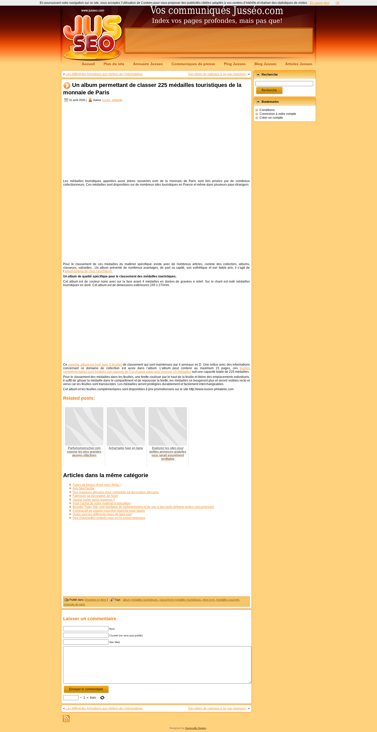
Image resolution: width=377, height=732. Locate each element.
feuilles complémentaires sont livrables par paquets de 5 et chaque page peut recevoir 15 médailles (156, 370)
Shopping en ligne (95, 599)
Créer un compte (271, 117)
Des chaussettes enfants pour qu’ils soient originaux (109, 518)
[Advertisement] (218, 40)
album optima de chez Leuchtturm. (89, 271)
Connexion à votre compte (278, 114)
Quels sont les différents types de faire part (102, 514)
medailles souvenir (227, 599)
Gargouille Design (195, 728)
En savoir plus (320, 3)
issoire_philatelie (112, 100)
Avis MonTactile (83, 488)
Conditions (267, 110)
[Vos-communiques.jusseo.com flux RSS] (66, 718)
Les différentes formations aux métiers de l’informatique (104, 74)
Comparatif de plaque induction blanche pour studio (109, 511)
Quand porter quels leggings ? (94, 500)
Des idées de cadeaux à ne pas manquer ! (217, 74)
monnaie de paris (74, 604)
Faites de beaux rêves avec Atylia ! (97, 485)
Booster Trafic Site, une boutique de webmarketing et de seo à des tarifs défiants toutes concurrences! (143, 507)
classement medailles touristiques (180, 599)
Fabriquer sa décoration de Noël (95, 496)
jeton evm (209, 599)
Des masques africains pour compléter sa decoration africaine (116, 492)
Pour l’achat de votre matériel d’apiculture (102, 503)
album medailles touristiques (140, 599)
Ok (338, 3)
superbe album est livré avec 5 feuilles (95, 364)
